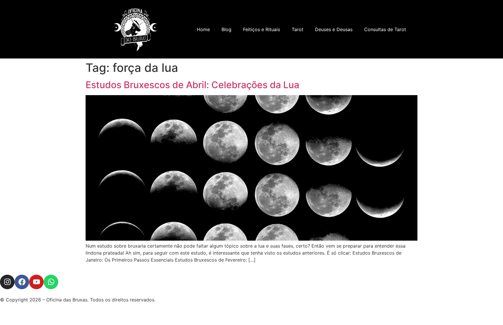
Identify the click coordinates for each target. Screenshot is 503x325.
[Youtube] (36, 282)
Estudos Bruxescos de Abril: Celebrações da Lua (192, 84)
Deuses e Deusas (334, 29)
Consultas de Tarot (385, 29)
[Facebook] (22, 282)
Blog (226, 29)
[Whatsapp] (51, 282)
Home (203, 29)
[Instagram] (7, 282)
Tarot (297, 29)
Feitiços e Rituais (261, 29)
